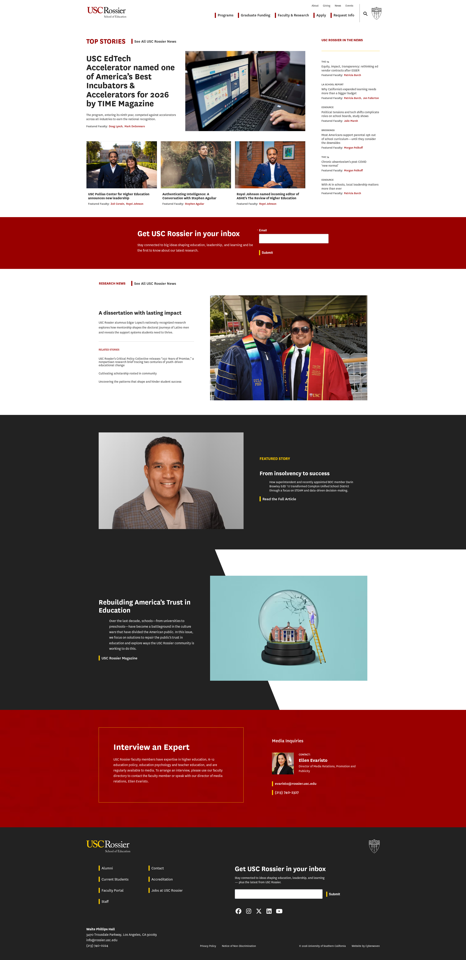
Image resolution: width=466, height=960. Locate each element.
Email (263, 230)
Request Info (343, 15)
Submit (267, 252)
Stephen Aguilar (194, 203)
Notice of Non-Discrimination (239, 946)
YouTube (279, 911)
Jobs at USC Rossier (167, 890)
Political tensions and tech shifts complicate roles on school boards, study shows (350, 114)
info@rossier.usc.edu (101, 940)
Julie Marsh (351, 121)
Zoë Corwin (117, 203)
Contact (157, 868)
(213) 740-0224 (97, 945)
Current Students (115, 879)
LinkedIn (269, 911)
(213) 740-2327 (287, 792)
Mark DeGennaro (135, 126)
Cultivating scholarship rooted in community (128, 373)
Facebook (238, 911)
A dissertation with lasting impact (140, 313)
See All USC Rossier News (155, 41)
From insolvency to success (295, 473)
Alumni (107, 868)
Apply (321, 15)
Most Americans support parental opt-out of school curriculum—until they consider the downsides (348, 139)
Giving (326, 5)
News (338, 5)
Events (349, 5)
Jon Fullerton (371, 98)
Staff (105, 901)
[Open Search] (365, 10)
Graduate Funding (255, 15)
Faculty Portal (113, 890)
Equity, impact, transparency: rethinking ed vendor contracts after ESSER (349, 68)
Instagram (248, 911)
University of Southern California (376, 13)
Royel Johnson (134, 203)
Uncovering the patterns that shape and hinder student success (140, 382)
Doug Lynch (116, 126)
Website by (366, 946)
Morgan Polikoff (353, 147)
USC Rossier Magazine (119, 658)
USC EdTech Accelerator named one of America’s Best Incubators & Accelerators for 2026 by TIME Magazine (130, 81)
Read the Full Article (279, 499)
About (315, 5)
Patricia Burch (352, 75)
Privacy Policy (208, 946)
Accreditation (162, 879)
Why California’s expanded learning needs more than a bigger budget (348, 91)
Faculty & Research (293, 15)
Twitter (258, 911)
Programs (225, 15)
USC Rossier (106, 10)
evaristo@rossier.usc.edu (295, 783)
